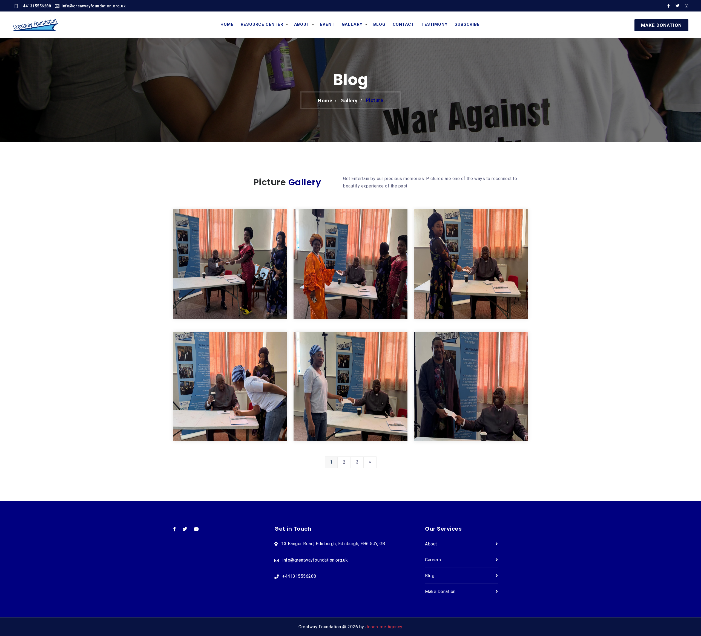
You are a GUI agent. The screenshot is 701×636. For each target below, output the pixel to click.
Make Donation (440, 591)
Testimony (434, 24)
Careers (433, 559)
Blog (379, 24)
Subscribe (467, 24)
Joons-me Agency (384, 626)
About (301, 24)
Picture (374, 100)
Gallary (352, 24)
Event (327, 24)
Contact (404, 24)
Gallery (349, 100)
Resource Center (262, 24)
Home (226, 24)
